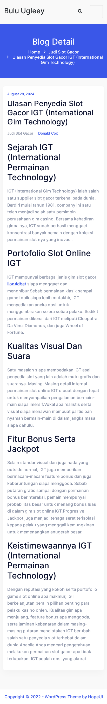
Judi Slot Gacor (63, 52)
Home (34, 52)
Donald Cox (48, 133)
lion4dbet (16, 283)
